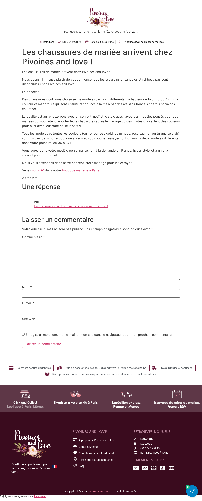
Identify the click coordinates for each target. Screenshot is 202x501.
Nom (27, 287)
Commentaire (33, 237)
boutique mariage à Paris (80, 170)
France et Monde (126, 407)
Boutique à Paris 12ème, (25, 407)
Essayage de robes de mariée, (177, 403)
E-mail (28, 303)
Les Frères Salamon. (100, 491)
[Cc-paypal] (136, 467)
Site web (28, 318)
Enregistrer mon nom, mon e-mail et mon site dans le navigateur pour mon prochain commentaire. (99, 334)
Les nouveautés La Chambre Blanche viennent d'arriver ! (71, 206)
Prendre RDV (176, 407)
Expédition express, (126, 403)
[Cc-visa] (144, 467)
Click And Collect (25, 402)
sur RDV (38, 170)
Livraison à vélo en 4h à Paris (76, 403)
